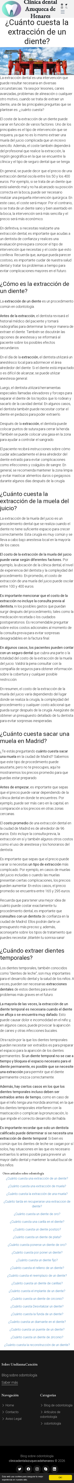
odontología (52, 1423)
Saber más (10, 1382)
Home (9, 1405)
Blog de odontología (57, 1405)
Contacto (12, 1412)
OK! (60, 1477)
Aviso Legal (13, 1419)
